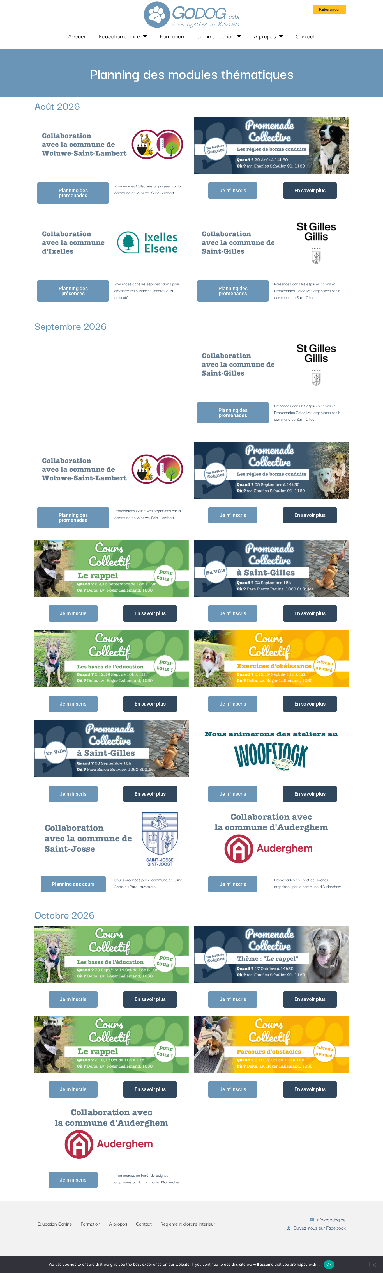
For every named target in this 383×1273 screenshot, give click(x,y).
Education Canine (54, 1223)
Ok (328, 1264)
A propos (265, 35)
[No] (374, 1264)
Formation (172, 35)
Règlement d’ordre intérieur (187, 1223)
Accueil (77, 35)
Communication (215, 35)
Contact (305, 35)
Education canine (119, 35)
